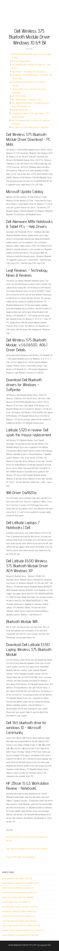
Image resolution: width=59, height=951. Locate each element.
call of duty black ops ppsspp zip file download (19, 921)
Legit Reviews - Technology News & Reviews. (29, 71)
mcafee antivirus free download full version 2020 (20, 935)
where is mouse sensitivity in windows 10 (17, 888)
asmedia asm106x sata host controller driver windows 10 (23, 930)
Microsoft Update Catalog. (21, 61)
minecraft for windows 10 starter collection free (19, 911)
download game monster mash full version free (19, 906)
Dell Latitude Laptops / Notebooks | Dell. (26, 99)
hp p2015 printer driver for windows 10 (16, 902)
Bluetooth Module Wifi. (20, 110)
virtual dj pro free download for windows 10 (18, 916)
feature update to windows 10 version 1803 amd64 (20, 883)
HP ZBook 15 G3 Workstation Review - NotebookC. (30, 127)
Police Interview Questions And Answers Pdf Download (26, 848)
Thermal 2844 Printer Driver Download (20, 857)
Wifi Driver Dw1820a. (19, 96)
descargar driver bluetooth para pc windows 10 (19, 892)
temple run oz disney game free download (17, 897)
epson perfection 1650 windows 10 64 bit (17, 878)
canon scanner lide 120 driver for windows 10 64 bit (21, 925)
